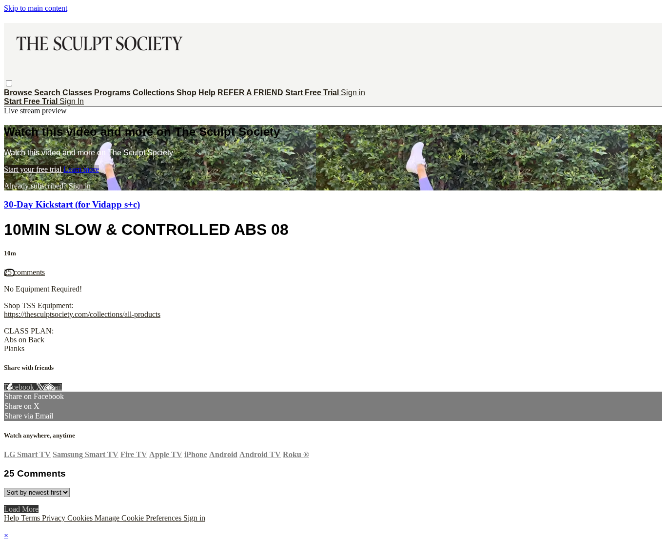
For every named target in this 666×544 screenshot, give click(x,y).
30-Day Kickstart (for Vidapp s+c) (72, 204)
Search (48, 92)
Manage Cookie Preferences (139, 518)
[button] (9, 83)
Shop (186, 92)
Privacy (54, 518)
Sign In (71, 101)
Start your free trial (33, 169)
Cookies (81, 518)
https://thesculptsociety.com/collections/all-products (82, 314)
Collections (154, 92)
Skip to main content (35, 8)
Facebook (20, 387)
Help (206, 92)
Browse (19, 92)
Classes (77, 92)
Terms (31, 518)
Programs (112, 92)
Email (53, 387)
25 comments (24, 272)
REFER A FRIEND (250, 92)
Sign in (353, 92)
